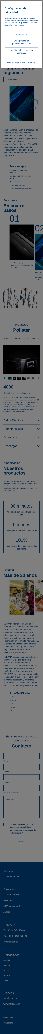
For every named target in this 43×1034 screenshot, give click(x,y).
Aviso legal (32, 63)
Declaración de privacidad (15, 63)
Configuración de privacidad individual (21, 42)
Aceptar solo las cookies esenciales (21, 51)
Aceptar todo (21, 34)
